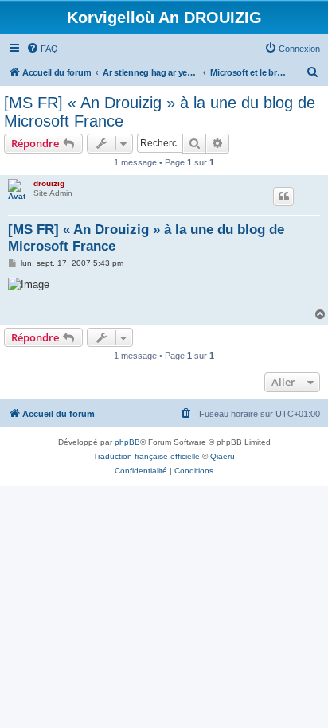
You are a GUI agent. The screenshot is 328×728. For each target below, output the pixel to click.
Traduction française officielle (146, 456)
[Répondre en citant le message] (283, 196)
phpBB (127, 442)
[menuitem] (42, 48)
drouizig (48, 183)
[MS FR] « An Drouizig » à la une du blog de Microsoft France (159, 112)
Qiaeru (222, 456)
